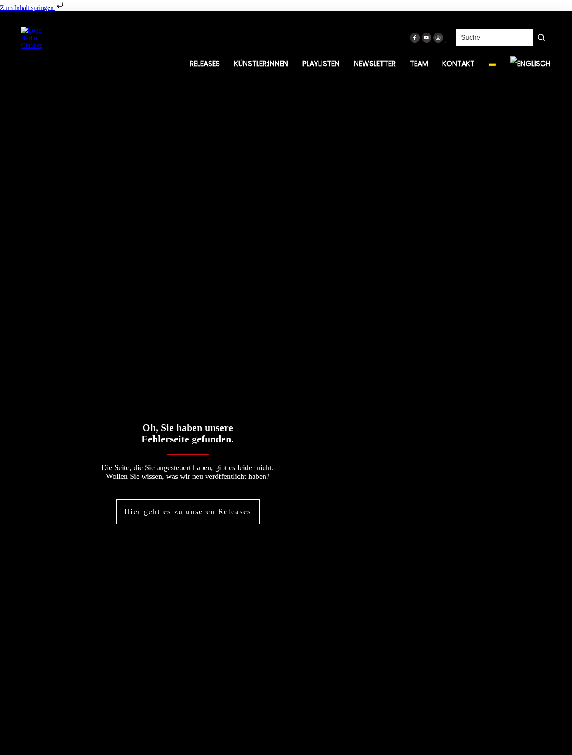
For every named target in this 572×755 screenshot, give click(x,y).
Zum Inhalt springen (27, 7)
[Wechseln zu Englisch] (530, 63)
